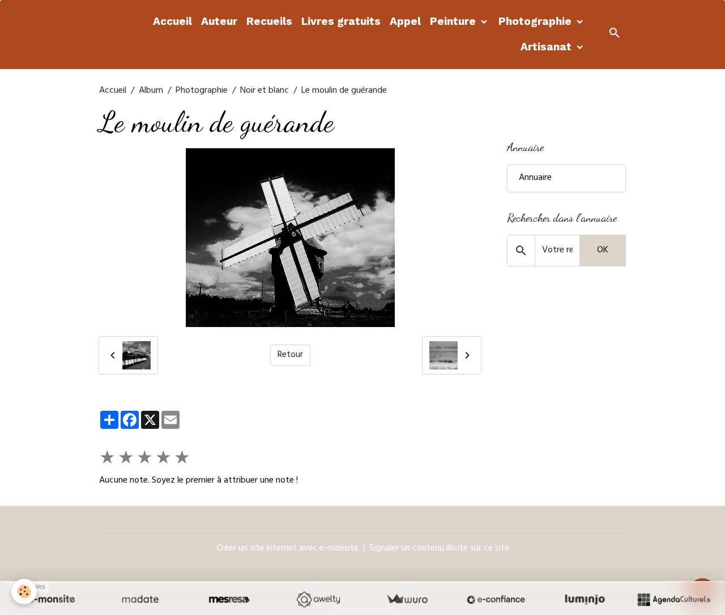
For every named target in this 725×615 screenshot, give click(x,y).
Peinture (454, 21)
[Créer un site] (51, 599)
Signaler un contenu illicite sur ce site (439, 548)
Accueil (172, 21)
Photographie (536, 21)
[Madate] (140, 599)
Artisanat (547, 46)
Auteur (219, 21)
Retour (290, 355)
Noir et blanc (264, 91)
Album (151, 91)
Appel (405, 21)
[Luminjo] (585, 599)
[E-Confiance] (496, 599)
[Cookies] (24, 591)
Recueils (269, 21)
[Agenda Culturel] (674, 599)
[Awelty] (318, 599)
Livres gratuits (341, 21)
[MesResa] (229, 599)
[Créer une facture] (407, 599)
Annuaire (535, 178)
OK (602, 250)
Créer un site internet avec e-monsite (287, 548)
